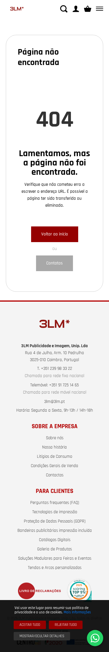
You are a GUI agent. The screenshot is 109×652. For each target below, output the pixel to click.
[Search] (63, 8)
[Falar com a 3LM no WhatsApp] (95, 638)
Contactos (54, 475)
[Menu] (98, 9)
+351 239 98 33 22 (56, 368)
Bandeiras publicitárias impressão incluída (54, 530)
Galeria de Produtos (54, 549)
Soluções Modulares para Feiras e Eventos (54, 558)
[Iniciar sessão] (75, 8)
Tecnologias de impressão (54, 512)
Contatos (54, 263)
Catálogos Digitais (54, 540)
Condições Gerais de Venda (54, 466)
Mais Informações (77, 612)
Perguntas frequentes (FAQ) (54, 502)
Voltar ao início (54, 234)
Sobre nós (54, 438)
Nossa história (54, 447)
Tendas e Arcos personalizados (54, 567)
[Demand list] (87, 8)
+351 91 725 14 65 (64, 385)
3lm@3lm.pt (54, 401)
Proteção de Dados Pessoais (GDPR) (54, 521)
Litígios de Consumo (54, 456)
